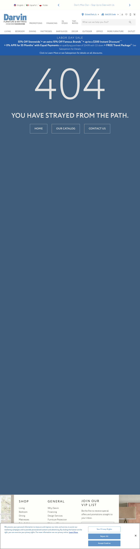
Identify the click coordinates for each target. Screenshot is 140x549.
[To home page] (15, 19)
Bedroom (20, 31)
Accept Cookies (104, 543)
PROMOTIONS (35, 23)
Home (38, 129)
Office (99, 31)
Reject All (104, 536)
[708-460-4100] (130, 14)
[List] (126, 14)
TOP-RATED (75, 22)
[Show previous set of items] (58, 5)
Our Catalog (65, 129)
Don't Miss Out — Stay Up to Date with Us (94, 5)
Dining (32, 31)
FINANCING (51, 23)
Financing (52, 512)
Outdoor (87, 31)
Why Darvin (53, 508)
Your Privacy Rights (104, 529)
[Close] (136, 536)
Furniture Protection (57, 519)
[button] (18, 5)
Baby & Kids (61, 31)
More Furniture (115, 31)
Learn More (73, 532)
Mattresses (46, 31)
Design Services (55, 515)
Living (7, 31)
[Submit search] (130, 22)
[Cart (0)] (134, 14)
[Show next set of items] (129, 5)
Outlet (131, 31)
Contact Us (97, 129)
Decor (75, 31)
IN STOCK (65, 22)
